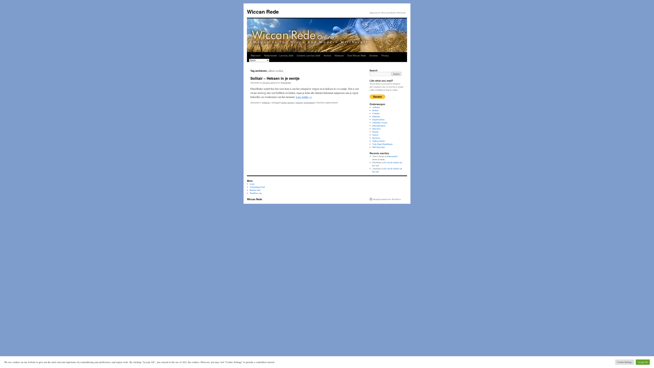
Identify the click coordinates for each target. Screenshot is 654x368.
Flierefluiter (286, 82)
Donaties (373, 55)
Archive (327, 55)
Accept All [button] (643, 362)
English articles (378, 119)
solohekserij (309, 102)
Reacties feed (255, 190)
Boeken (375, 110)
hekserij (299, 102)
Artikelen (266, 102)
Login (252, 183)
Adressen (339, 55)
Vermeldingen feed (257, 187)
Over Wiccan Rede (356, 55)
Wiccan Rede (263, 11)
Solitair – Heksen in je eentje (275, 78)
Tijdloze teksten (378, 141)
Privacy (385, 55)
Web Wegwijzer (378, 147)
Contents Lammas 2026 (308, 55)
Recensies (376, 137)
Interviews (376, 128)
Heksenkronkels (378, 125)
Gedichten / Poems (379, 122)
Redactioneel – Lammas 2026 (278, 55)
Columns (376, 113)
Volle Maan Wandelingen (382, 144)
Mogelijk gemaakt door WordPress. (387, 199)
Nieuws (375, 134)
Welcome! (256, 55)
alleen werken (287, 102)
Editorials (376, 116)
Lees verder (304, 97)
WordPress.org (256, 193)
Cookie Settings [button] (624, 362)
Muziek (375, 131)
